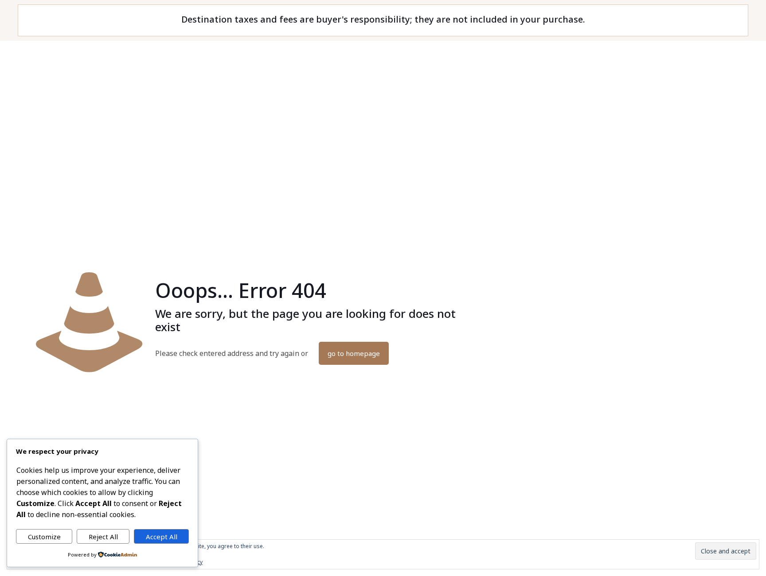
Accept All (161, 536)
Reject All (103, 536)
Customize (44, 536)
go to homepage (354, 353)
